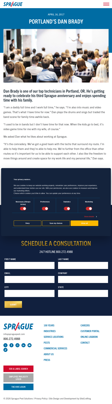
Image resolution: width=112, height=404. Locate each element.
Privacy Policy (40, 398)
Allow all (84, 223)
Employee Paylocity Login (18, 377)
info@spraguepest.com (14, 334)
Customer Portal (90, 331)
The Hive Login (18, 386)
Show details (89, 217)
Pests (47, 342)
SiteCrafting (85, 398)
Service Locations (54, 336)
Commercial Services (55, 348)
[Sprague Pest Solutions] (13, 5)
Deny (28, 223)
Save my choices (56, 223)
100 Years (49, 325)
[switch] (45, 208)
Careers (85, 325)
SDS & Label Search (18, 368)
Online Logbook (89, 336)
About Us (49, 354)
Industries (50, 331)
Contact (85, 342)
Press (47, 359)
